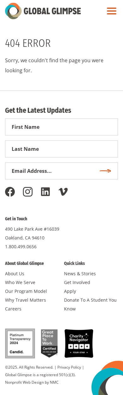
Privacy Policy (69, 367)
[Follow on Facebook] (10, 192)
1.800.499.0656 (21, 247)
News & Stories (80, 274)
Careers (13, 309)
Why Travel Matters (25, 300)
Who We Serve (20, 282)
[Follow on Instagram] (28, 192)
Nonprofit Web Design (24, 382)
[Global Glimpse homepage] (43, 11)
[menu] (110, 11)
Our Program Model (26, 291)
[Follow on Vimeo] (63, 192)
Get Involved (77, 282)
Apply (70, 291)
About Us (14, 274)
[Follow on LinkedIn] (45, 192)
